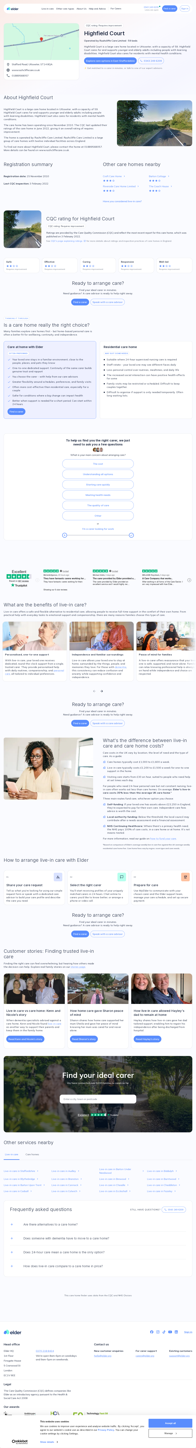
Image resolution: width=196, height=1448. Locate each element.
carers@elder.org (145, 1355)
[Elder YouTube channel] (170, 1332)
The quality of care (98, 505)
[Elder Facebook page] (152, 1332)
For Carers (116, 8)
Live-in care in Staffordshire (21, 1171)
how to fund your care (163, 838)
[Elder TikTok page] (164, 1332)
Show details (47, 1442)
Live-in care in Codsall (18, 1191)
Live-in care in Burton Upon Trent (24, 1185)
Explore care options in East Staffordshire (110, 60)
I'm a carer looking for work (98, 528)
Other (98, 515)
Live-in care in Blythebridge (21, 1178)
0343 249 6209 (151, 60)
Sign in (184, 8)
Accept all (170, 1423)
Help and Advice (97, 8)
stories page (78, 966)
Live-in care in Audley (65, 1171)
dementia (120, 667)
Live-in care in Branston (67, 1178)
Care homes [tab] (32, 1154)
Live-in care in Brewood (114, 1178)
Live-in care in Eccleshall (115, 1191)
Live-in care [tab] (11, 1154)
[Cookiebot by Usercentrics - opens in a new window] (19, 1442)
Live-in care (48, 8)
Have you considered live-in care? (122, 201)
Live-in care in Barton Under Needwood (122, 1171)
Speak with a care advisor (107, 302)
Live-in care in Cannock (66, 1185)
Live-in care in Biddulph (162, 1171)
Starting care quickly (98, 484)
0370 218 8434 (45, 1350)
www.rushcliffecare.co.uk (26, 70)
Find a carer (170, 8)
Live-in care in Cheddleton (164, 1185)
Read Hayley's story (147, 1039)
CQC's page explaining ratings (68, 241)
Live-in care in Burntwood (163, 1178)
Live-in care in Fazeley (161, 1191)
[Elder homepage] (12, 8)
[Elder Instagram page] (158, 1332)
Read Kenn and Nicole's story (25, 1039)
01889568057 (20, 75)
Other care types (65, 8)
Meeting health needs (98, 494)
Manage (168, 1433)
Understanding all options (98, 474)
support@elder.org (179, 1355)
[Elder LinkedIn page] (176, 1332)
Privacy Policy (106, 1430)
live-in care (54, 1023)
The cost (98, 463)
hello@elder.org (102, 1355)
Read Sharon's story (84, 1039)
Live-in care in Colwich (66, 1191)
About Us (81, 8)
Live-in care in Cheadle (114, 1185)
